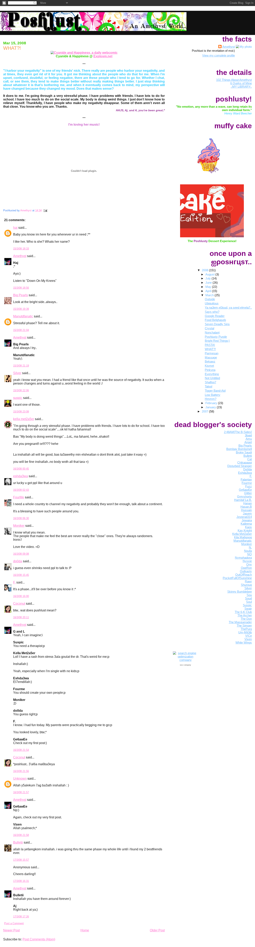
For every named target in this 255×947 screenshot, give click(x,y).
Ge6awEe (245, 489)
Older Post (157, 930)
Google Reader (215, 316)
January (211, 407)
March (210, 295)
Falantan (246, 479)
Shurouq (246, 584)
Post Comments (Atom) (39, 939)
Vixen (248, 639)
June (209, 282)
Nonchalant (212, 332)
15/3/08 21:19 (21, 365)
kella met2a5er (23, 419)
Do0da (247, 469)
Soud (248, 598)
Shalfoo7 (210, 382)
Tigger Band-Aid (215, 390)
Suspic (247, 605)
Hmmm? (210, 398)
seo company (185, 665)
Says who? (212, 311)
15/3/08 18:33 (21, 248)
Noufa (248, 550)
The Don (246, 618)
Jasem (247, 513)
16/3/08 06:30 (21, 518)
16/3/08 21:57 (21, 792)
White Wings (243, 642)
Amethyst (19, 256)
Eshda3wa (245, 472)
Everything (212, 374)
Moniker (19, 525)
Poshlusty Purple (216, 336)
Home (84, 930)
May (208, 286)
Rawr (248, 581)
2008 (205, 270)
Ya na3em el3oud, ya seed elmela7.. (228, 307)
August (210, 274)
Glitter (248, 493)
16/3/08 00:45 (21, 468)
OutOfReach (243, 574)
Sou (249, 595)
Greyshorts (244, 496)
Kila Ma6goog (243, 537)
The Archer (244, 615)
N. (250, 547)
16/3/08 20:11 (21, 617)
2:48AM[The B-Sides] (238, 432)
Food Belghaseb (215, 320)
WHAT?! (210, 349)
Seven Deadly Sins (217, 324)
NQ (249, 554)
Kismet (209, 365)
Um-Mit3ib (245, 632)
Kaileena (246, 523)
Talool (208, 386)
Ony (249, 564)
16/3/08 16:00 (21, 596)
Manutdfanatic (23, 316)
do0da (17, 561)
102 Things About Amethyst (234, 79)
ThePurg (246, 629)
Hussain (246, 510)
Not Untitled (212, 378)
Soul (249, 601)
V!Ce (248, 635)
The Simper (244, 625)
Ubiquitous (212, 303)
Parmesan (211, 353)
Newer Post (11, 930)
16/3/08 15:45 (21, 574)
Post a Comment (14, 923)
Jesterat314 (244, 517)
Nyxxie (247, 561)
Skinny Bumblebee (239, 591)
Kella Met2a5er (242, 534)
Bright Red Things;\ (217, 340)
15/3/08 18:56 (21, 287)
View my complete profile (218, 55)
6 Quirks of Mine (241, 83)
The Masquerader (240, 622)
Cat (249, 459)
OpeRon (246, 567)
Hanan (247, 503)
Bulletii (18, 842)
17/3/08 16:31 (21, 880)
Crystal (209, 328)
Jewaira (247, 520)
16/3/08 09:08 (21, 553)
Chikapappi (244, 462)
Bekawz (210, 361)
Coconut (19, 603)
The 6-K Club (243, 612)
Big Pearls (20, 295)
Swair (248, 608)
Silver (17, 373)
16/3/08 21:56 (21, 771)
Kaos (248, 527)
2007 (205, 411)
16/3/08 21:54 (21, 749)
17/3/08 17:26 (21, 916)
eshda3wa (20, 476)
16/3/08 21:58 (21, 835)
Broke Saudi (244, 452)
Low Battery (212, 394)
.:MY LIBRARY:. (241, 86)
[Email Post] (45, 210)
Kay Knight (245, 530)
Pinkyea (210, 370)
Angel (248, 442)
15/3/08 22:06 (21, 390)
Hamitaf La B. (243, 500)
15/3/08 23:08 (21, 411)
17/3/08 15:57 (21, 859)
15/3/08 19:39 (21, 308)
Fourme (247, 483)
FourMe (18, 497)
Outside (210, 299)
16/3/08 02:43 (21, 489)
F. (14, 582)
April (208, 291)
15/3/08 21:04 (21, 330)
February (211, 403)
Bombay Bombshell (239, 449)
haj (15, 227)
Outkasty (246, 571)
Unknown (20, 778)
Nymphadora (243, 557)
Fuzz (248, 486)
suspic (17, 397)
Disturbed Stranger (239, 466)
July (208, 278)
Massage (211, 357)
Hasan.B (246, 506)
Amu (249, 438)
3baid (248, 435)
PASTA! (210, 345)
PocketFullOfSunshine (237, 578)
